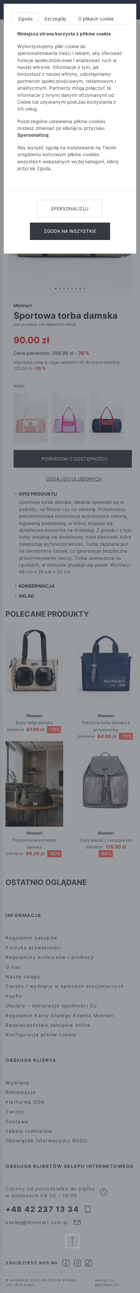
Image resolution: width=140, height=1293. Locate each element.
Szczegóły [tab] (55, 18)
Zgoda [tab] (25, 18)
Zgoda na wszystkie (70, 231)
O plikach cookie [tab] (96, 18)
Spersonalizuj (69, 208)
